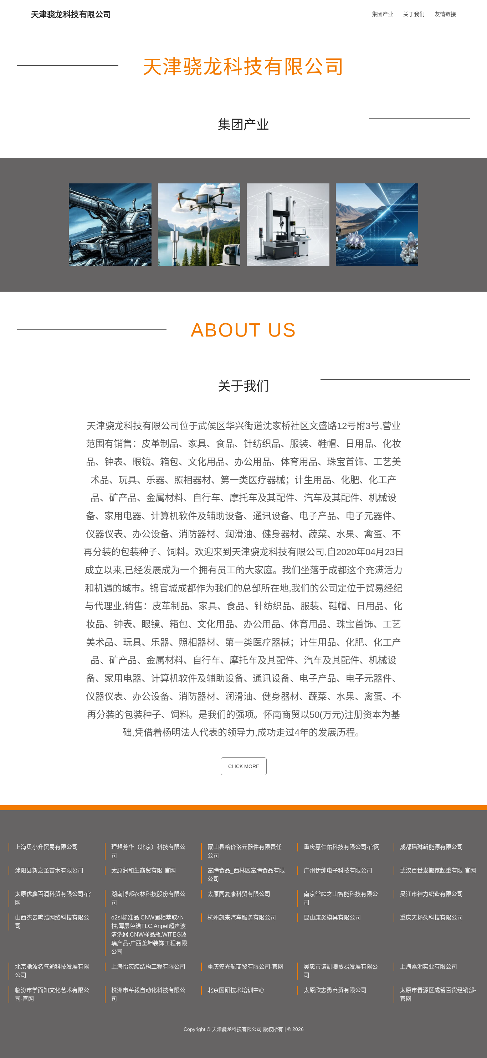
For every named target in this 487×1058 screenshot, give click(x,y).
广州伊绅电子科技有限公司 (338, 870)
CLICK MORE (243, 766)
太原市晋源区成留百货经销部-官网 (438, 994)
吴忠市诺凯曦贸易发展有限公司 (341, 971)
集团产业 (382, 14)
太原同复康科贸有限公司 (238, 894)
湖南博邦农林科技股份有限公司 (148, 898)
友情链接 (445, 14)
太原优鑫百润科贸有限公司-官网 (53, 898)
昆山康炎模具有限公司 (332, 917)
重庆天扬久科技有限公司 (431, 917)
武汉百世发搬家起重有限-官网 (438, 870)
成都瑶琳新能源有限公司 (431, 847)
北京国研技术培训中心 (236, 990)
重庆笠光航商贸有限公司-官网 (245, 967)
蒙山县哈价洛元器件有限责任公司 (244, 851)
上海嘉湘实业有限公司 (428, 967)
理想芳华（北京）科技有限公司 (148, 851)
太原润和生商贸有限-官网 (143, 870)
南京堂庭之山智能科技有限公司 (341, 898)
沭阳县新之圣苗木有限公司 (49, 870)
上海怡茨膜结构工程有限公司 (148, 967)
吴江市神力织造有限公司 (431, 894)
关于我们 (414, 14)
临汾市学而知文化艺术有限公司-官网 (52, 994)
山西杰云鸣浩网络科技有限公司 (52, 921)
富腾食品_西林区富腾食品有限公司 (246, 874)
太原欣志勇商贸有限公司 (335, 990)
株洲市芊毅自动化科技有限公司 (148, 994)
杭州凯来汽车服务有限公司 (241, 917)
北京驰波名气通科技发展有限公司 (52, 971)
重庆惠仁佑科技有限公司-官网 (342, 847)
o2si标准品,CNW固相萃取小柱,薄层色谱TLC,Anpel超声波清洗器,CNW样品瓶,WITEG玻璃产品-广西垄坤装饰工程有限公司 (149, 934)
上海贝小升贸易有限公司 (46, 847)
